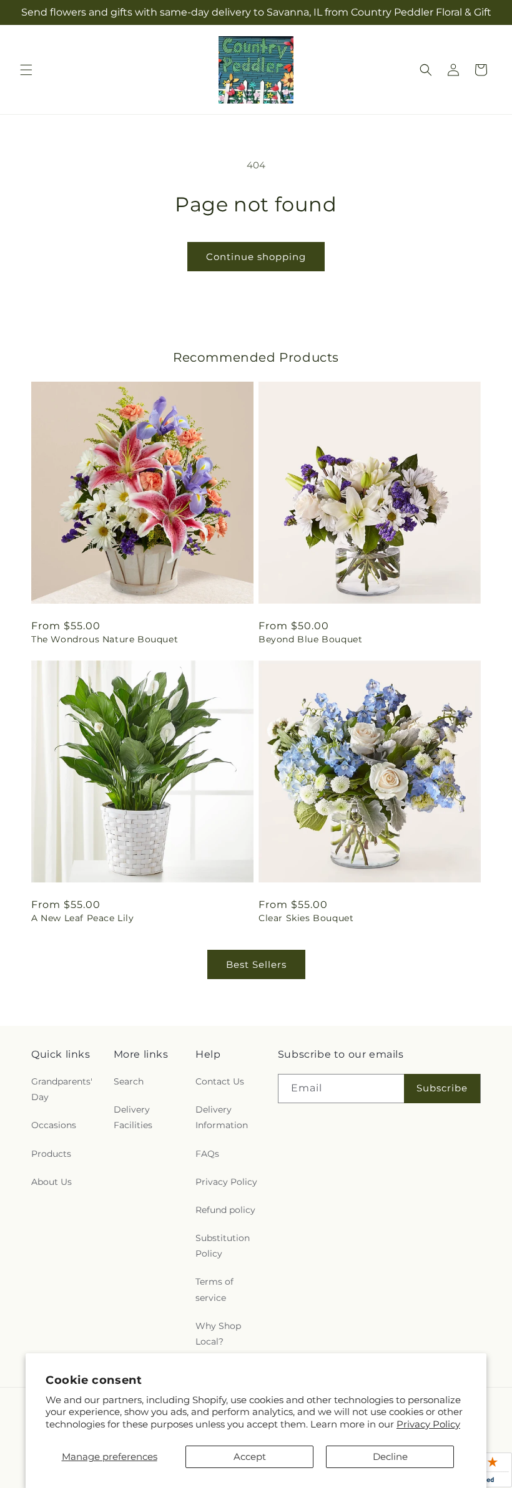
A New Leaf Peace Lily (82, 918)
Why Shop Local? (218, 1333)
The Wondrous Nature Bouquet (104, 639)
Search (129, 1081)
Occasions (53, 1125)
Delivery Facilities (133, 1117)
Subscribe (442, 1088)
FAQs (207, 1153)
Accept (250, 1456)
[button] (26, 70)
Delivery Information (221, 1117)
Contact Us (219, 1081)
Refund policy (225, 1209)
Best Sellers (256, 964)
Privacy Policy (428, 1424)
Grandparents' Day (61, 1089)
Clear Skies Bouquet (305, 918)
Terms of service (214, 1289)
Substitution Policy (222, 1245)
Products (51, 1153)
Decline (390, 1456)
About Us (51, 1181)
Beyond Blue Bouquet (310, 639)
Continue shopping (256, 257)
